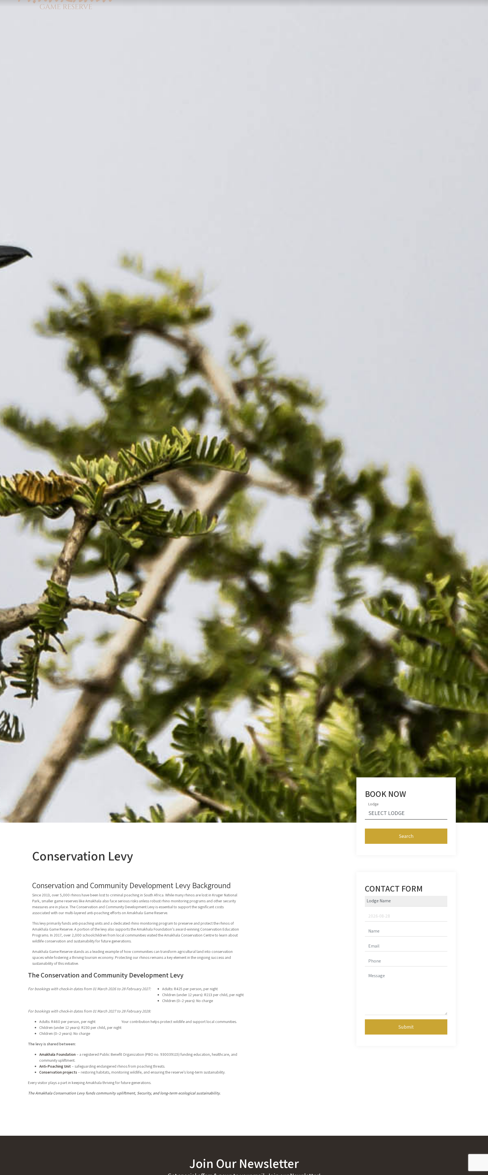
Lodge (373, 804)
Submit (406, 1027)
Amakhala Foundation (57, 1054)
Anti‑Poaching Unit (55, 1066)
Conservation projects (58, 1072)
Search (406, 836)
